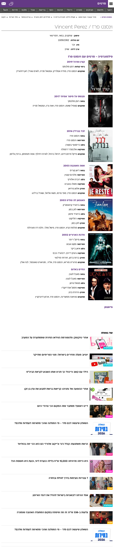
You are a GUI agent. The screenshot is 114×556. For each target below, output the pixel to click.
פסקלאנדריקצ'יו (69, 288)
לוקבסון (72, 209)
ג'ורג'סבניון (74, 292)
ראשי (109, 10)
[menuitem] (100, 10)
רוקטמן (3, 17)
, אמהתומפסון (29, 154)
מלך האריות (13, 17)
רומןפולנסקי (68, 66)
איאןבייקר (75, 248)
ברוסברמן (74, 257)
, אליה (50, 262)
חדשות (100, 10)
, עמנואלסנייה (46, 71)
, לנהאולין (24, 262)
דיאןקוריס (74, 170)
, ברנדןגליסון (16, 154)
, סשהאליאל (51, 193)
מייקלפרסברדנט (69, 154)
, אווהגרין (50, 106)
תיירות (15, 10)
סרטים (101, 3)
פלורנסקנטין (70, 175)
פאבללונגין (74, 274)
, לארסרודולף (42, 154)
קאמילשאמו (71, 106)
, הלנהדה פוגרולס (35, 227)
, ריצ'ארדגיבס (59, 253)
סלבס (24, 10)
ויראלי (69, 10)
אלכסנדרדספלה (69, 149)
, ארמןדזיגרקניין (42, 297)
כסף (51, 10)
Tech (5, 10)
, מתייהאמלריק (60, 71)
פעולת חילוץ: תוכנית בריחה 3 (64, 17)
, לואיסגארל (34, 71)
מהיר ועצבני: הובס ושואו (87, 17)
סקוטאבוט (71, 244)
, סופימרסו (62, 193)
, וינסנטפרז (60, 106)
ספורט (79, 10)
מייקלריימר (74, 239)
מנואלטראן (75, 283)
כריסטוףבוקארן (72, 145)
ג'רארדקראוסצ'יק (71, 205)
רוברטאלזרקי (74, 179)
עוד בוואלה (107, 333)
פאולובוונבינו (71, 184)
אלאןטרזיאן (73, 188)
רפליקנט (73, 218)
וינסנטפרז (72, 71)
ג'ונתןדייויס (71, 253)
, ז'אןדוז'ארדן (22, 71)
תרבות (60, 10)
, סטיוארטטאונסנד (38, 262)
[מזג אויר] (11, 4)
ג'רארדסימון (74, 214)
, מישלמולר (49, 227)
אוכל (33, 10)
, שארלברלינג (38, 193)
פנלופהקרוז (71, 227)
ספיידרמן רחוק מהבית (42, 17)
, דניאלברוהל (55, 154)
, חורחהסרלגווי (62, 257)
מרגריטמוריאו (70, 262)
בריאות (42, 10)
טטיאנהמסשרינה (69, 297)
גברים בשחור (26, 17)
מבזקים (89, 10)
